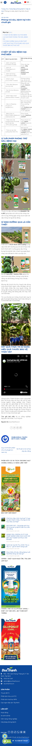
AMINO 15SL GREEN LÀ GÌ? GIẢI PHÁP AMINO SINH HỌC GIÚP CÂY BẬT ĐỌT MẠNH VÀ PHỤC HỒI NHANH (18, 537)
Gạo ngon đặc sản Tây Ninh (10, 702)
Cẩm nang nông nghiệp (9, 719)
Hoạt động (5, 712)
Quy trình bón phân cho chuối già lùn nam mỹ (8, 450)
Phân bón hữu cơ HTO (8, 696)
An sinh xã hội (5, 716)
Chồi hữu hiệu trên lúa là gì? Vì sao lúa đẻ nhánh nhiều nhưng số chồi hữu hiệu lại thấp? (18, 520)
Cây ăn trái (5, 17)
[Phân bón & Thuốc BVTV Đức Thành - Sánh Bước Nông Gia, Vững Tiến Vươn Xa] (16, 2)
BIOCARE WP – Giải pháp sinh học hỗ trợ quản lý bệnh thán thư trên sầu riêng (18, 527)
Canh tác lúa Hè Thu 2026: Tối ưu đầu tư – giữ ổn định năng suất (17, 545)
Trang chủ (4, 9)
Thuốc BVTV (5, 693)
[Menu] (1, 2)
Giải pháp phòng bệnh (17, 9)
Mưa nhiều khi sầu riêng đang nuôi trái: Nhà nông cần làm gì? (18, 553)
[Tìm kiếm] (5, 2)
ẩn (10, 32)
